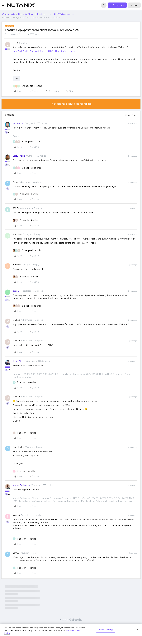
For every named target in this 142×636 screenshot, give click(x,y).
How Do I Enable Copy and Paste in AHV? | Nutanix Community (44, 51)
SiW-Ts (16, 208)
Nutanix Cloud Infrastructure (34, 14)
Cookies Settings (105, 629)
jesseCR (16, 291)
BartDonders (19, 156)
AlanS (15, 182)
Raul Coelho (18, 447)
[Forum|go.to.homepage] (21, 5)
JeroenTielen (19, 361)
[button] (3, 5)
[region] (71, 630)
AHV (16, 78)
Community (8, 14)
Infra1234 (17, 264)
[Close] (138, 630)
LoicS (15, 43)
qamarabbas (18, 123)
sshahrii (16, 515)
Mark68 (16, 320)
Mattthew (17, 234)
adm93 (16, 553)
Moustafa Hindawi (21, 485)
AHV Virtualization (64, 14)
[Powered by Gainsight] (71, 620)
